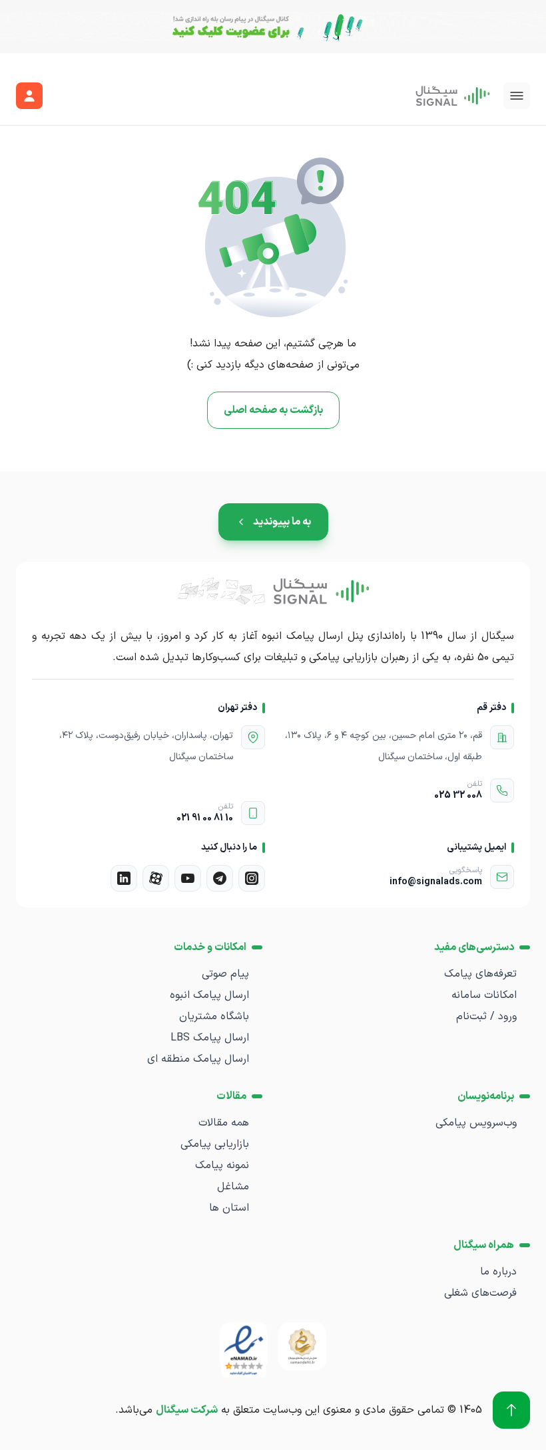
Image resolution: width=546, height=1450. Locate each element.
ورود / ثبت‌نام (486, 1017)
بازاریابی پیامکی (214, 1144)
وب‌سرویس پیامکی (476, 1123)
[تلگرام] (219, 878)
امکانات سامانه (484, 995)
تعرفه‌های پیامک (480, 974)
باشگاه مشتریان (214, 1017)
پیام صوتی (225, 974)
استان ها (229, 1208)
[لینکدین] (124, 878)
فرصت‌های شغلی (480, 1293)
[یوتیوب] (187, 878)
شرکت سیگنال (187, 1410)
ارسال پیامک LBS (209, 1038)
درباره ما (498, 1272)
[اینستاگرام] (251, 878)
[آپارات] (155, 878)
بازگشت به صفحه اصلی (273, 410)
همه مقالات (223, 1123)
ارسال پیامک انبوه (209, 995)
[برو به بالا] (511, 1410)
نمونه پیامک (222, 1165)
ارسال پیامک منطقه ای (198, 1059)
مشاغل (233, 1187)
